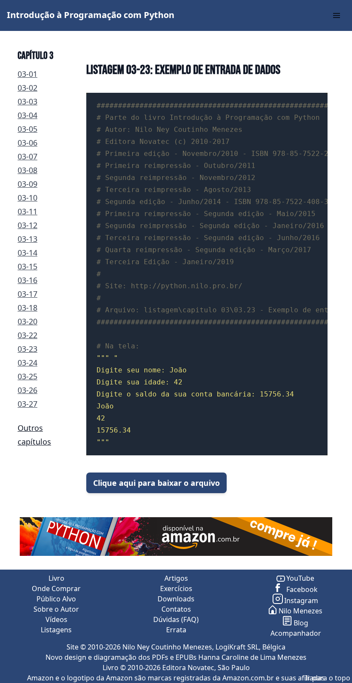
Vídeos (56, 619)
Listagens (56, 629)
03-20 (27, 321)
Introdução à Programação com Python (90, 15)
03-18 (27, 307)
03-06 (27, 142)
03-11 (27, 211)
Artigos (176, 578)
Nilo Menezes (300, 611)
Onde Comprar (56, 588)
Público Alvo (56, 599)
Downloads (176, 599)
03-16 (27, 280)
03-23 (27, 349)
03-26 (27, 390)
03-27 (27, 404)
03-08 (27, 170)
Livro (56, 578)
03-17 (27, 294)
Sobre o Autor (56, 609)
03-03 (27, 101)
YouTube (300, 578)
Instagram (301, 600)
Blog (301, 623)
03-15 (27, 266)
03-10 (27, 197)
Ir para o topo (327, 678)
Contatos (176, 609)
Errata (176, 629)
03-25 (27, 376)
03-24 (27, 362)
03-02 (27, 87)
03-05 (27, 129)
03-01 (27, 74)
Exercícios (176, 588)
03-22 (27, 335)
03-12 (27, 225)
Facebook (301, 589)
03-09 (27, 184)
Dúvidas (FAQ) (176, 619)
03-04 (27, 115)
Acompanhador (295, 633)
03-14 (27, 252)
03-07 (27, 156)
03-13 (27, 239)
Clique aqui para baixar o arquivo (156, 483)
